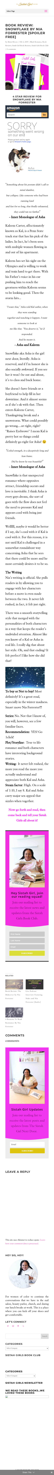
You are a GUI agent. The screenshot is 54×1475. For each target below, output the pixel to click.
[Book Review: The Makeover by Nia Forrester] (14, 984)
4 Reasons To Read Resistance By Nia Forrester (13, 1023)
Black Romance (36, 42)
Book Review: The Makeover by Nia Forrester (13, 995)
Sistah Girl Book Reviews (21, 45)
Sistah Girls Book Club (40, 45)
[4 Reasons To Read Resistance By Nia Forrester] (14, 1012)
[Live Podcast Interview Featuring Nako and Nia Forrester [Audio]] (34, 984)
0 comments (11, 49)
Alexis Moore (13, 42)
